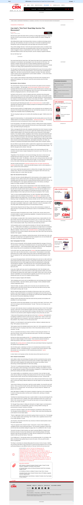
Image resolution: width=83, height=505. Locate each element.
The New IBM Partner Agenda (58, 192)
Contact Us (40, 485)
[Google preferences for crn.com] (48, 33)
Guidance (22, 455)
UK (19, 10)
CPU (31, 337)
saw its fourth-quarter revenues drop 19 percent (38, 87)
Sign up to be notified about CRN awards (63, 103)
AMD (38, 451)
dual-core (29, 411)
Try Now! (71, 1)
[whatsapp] (48, 488)
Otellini (47, 451)
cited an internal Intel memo (35, 102)
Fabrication (22, 459)
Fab (21, 457)
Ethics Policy (47, 485)
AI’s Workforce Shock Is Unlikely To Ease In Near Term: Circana (33, 471)
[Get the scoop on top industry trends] (66, 209)
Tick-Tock (32, 448)
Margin (40, 456)
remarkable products (33, 229)
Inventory (34, 455)
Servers (48, 459)
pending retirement (22, 343)
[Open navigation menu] (25, 5)
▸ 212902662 (31, 20)
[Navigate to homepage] (16, 9)
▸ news (15, 20)
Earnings (45, 453)
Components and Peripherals (38, 459)
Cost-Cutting (42, 452)
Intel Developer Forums (28, 457)
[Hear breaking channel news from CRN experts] (66, 215)
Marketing (37, 457)
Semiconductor (32, 453)
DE (17, 10)
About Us (34, 485)
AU (15, 10)
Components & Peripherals (17, 24)
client (34, 196)
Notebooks (30, 460)
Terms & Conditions (30, 492)
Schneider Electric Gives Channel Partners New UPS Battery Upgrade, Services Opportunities (35, 474)
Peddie (43, 457)
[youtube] (42, 488)
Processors (29, 452)
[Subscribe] (66, 249)
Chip (42, 451)
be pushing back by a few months (39, 340)
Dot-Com (28, 455)
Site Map (48, 492)
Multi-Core (34, 449)
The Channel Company (56, 485)
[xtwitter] (39, 488)
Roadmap (33, 451)
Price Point (46, 456)
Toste (44, 455)
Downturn (39, 453)
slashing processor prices (39, 119)
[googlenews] (45, 488)
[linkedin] (35, 488)
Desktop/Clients (23, 460)
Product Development (24, 451)
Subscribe (56, 246)
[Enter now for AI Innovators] (58, 112)
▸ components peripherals (23, 20)
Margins (39, 455)
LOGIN (71, 9)
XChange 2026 (33, 9)
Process (28, 459)
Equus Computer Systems (31, 456)
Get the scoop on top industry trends (57, 209)
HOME (12, 20)
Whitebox (22, 456)
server (39, 196)
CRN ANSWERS (46, 5)
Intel (27, 448)
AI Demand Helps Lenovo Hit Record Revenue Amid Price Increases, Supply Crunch (34, 469)
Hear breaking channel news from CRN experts (57, 215)
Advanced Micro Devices (25, 449)
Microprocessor (40, 448)
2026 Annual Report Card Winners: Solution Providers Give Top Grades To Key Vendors (35, 476)
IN (12, 10)
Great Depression (23, 453)
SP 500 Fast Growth (40, 9)
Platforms (35, 452)
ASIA (11, 10)
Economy (49, 452)
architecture (41, 315)
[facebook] (32, 488)
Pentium (33, 250)
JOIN (66, 9)
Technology (40, 449)
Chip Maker (22, 452)
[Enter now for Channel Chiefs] (58, 120)
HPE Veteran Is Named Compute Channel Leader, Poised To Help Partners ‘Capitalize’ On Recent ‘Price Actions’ (34, 466)
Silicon (48, 457)
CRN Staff (13, 32)
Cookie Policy (43, 492)
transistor (35, 187)
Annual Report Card (48, 9)
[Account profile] (68, 9)
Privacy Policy (37, 492)
